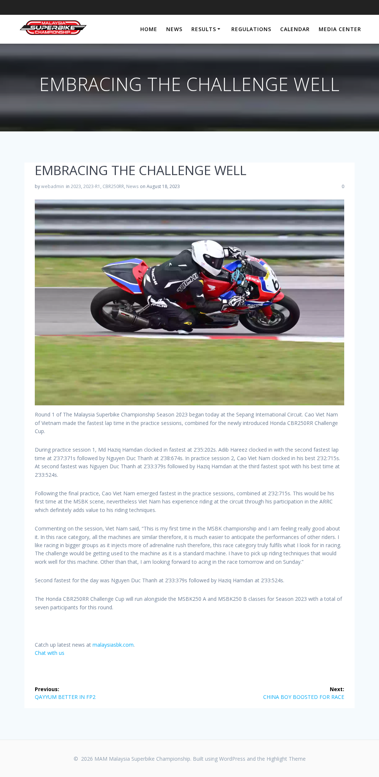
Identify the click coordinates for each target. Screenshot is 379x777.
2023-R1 (91, 186)
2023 (76, 186)
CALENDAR (295, 29)
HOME (148, 29)
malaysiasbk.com (113, 644)
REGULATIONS (251, 29)
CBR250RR (113, 186)
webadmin (52, 186)
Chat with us (49, 652)
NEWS (174, 29)
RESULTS (203, 29)
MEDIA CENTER (340, 29)
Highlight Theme (286, 758)
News (132, 186)
